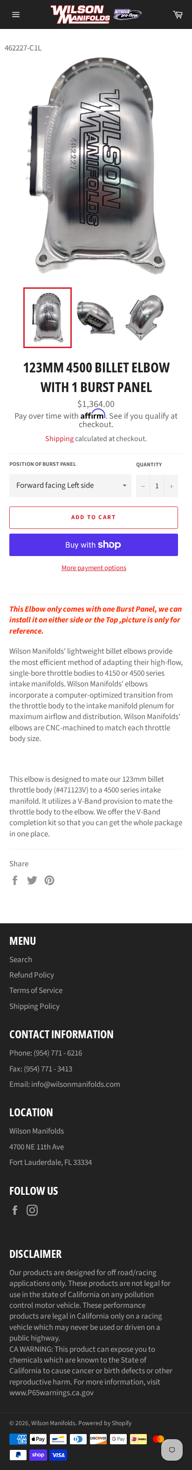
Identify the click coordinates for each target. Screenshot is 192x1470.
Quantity (149, 465)
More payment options (94, 568)
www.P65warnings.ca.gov (51, 1393)
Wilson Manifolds (53, 1423)
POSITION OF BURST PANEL (42, 464)
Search (20, 959)
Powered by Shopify (104, 1423)
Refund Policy (31, 975)
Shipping (59, 439)
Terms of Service (35, 990)
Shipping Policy (34, 1006)
